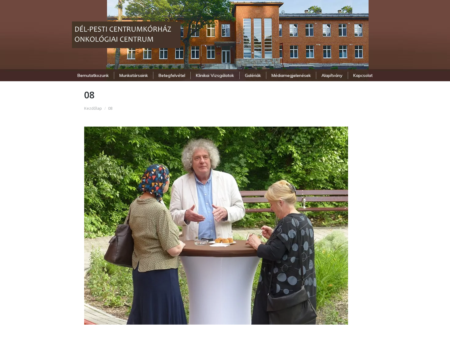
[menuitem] (93, 75)
